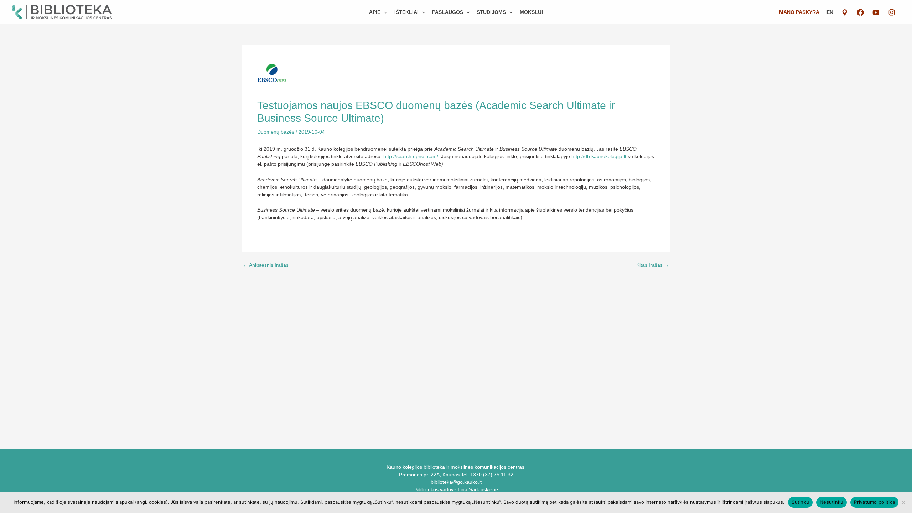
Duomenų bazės (275, 132)
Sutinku (800, 502)
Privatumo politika (874, 502)
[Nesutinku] (903, 502)
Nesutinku (831, 502)
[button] (383, 12)
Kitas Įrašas (652, 265)
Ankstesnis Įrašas (266, 265)
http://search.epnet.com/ (410, 156)
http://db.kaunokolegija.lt (598, 156)
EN (829, 12)
